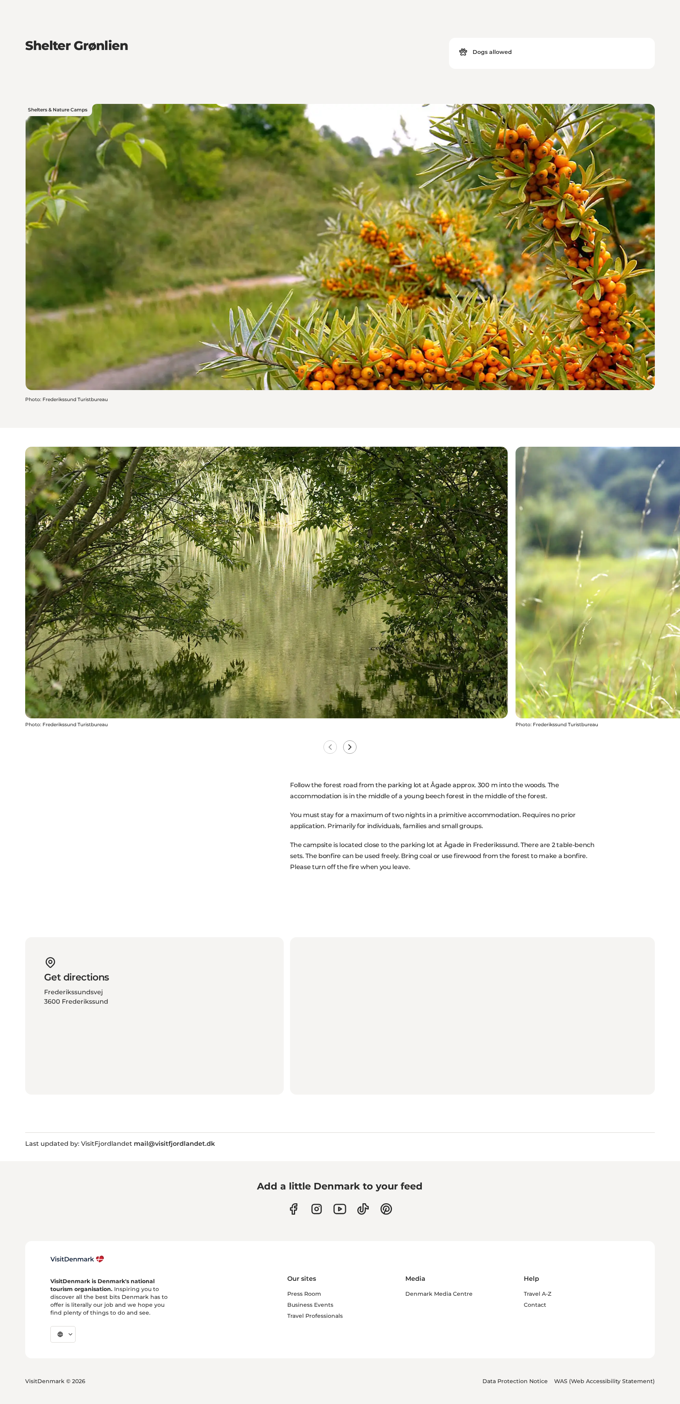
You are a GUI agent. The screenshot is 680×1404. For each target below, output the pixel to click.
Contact (535, 1304)
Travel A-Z (537, 1293)
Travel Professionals (315, 1315)
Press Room (304, 1293)
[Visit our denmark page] (293, 1209)
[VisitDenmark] (77, 1259)
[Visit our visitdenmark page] (340, 1209)
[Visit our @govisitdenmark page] (363, 1209)
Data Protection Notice (515, 1381)
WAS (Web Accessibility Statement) (604, 1381)
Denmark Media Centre (439, 1293)
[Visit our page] (316, 1209)
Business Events (310, 1304)
